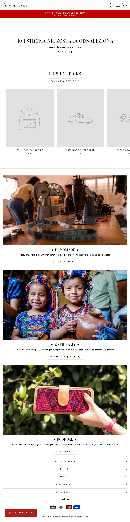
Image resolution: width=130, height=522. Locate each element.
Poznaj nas (65, 261)
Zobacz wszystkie (65, 81)
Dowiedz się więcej (65, 356)
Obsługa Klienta (64, 461)
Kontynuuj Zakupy (65, 51)
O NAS (64, 469)
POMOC (64, 476)
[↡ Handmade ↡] (65, 210)
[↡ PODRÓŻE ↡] (65, 400)
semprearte (65, 451)
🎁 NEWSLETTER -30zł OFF (21, 512)
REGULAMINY (64, 484)
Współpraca (64, 492)
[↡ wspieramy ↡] (65, 305)
